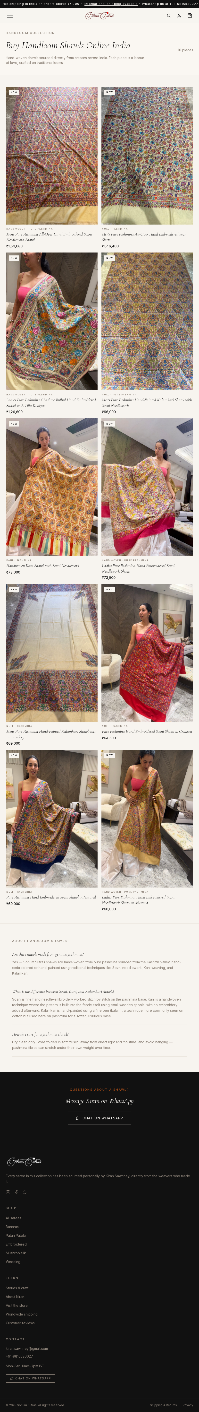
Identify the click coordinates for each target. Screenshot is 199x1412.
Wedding (13, 1262)
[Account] (179, 15)
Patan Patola (16, 1235)
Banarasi (12, 1227)
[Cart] (189, 15)
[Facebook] (16, 1192)
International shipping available (111, 4)
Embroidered (16, 1244)
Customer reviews (20, 1323)
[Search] (169, 15)
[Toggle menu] (10, 15)
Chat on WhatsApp (103, 1118)
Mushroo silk (16, 1253)
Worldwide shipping (22, 1314)
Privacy (188, 1405)
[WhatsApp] (24, 1192)
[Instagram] (8, 1192)
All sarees (13, 1218)
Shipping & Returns (163, 1405)
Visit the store (17, 1305)
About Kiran (15, 1297)
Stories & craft (17, 1288)
